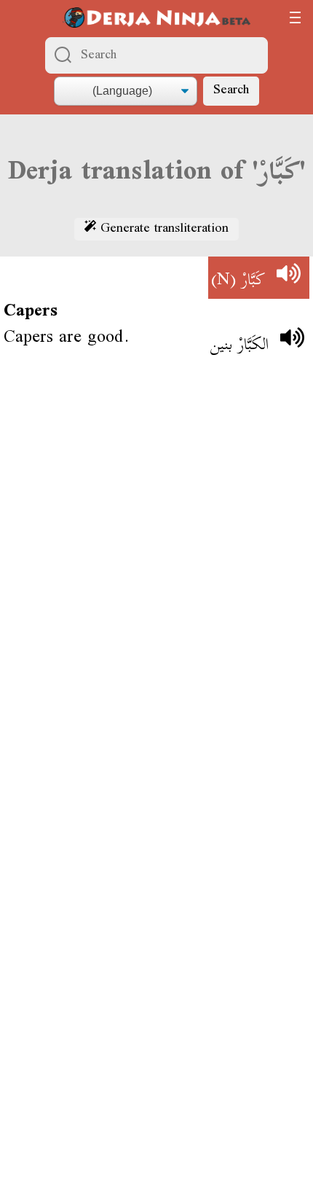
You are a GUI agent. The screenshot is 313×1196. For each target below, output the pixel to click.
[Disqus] (156, 585)
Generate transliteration (162, 229)
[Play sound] (288, 277)
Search (231, 91)
